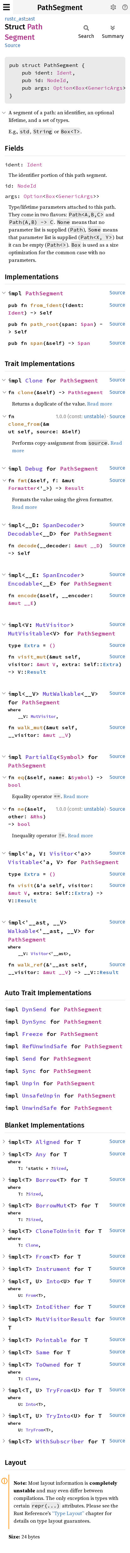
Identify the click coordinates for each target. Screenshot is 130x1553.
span (36, 343)
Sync (29, 1070)
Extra (32, 645)
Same (43, 1352)
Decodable (23, 533)
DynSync (34, 1021)
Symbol (70, 757)
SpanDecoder (62, 525)
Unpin (30, 1083)
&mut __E (20, 603)
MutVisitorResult (63, 1319)
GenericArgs (105, 88)
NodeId (56, 80)
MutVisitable (29, 633)
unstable (94, 416)
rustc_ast (15, 19)
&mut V (46, 664)
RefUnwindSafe (44, 1046)
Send (29, 1058)
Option (62, 88)
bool (14, 785)
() (52, 645)
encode (27, 595)
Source (13, 45)
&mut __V (55, 735)
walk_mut (30, 727)
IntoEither (53, 1306)
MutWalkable (62, 693)
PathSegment (60, 7)
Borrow (46, 1179)
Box (80, 88)
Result (74, 488)
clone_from (24, 424)
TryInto (58, 1415)
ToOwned (48, 1364)
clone (25, 392)
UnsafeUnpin (41, 1095)
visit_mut (32, 656)
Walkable (22, 931)
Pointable (51, 1340)
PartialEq (40, 757)
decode (27, 545)
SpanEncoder (62, 575)
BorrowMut (51, 1205)
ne (21, 809)
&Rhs (36, 816)
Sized (59, 1168)
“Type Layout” (68, 1513)
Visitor (62, 853)
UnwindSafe (39, 1107)
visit (25, 885)
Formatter (22, 488)
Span (87, 324)
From (43, 1256)
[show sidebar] (6, 7)
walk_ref (30, 964)
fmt (22, 480)
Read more (99, 403)
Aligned (48, 1142)
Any (41, 1154)
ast (31, 19)
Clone (34, 380)
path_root (44, 324)
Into (53, 1281)
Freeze (32, 1034)
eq (21, 777)
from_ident (46, 305)
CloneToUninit (58, 1231)
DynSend (34, 1009)
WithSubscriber (60, 1441)
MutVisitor (53, 625)
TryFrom (58, 1390)
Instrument (53, 1269)
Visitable (23, 862)
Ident (64, 72)
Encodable (23, 583)
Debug (34, 468)
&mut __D (87, 545)
